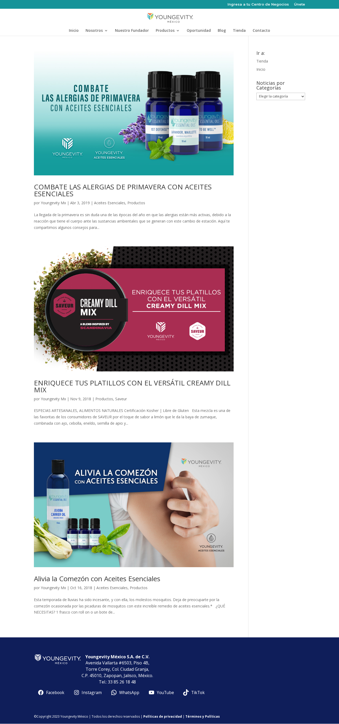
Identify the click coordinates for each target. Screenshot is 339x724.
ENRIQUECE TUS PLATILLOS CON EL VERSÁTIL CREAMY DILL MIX (132, 386)
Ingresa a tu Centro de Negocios (258, 4)
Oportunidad (199, 31)
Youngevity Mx (53, 202)
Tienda (239, 31)
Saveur (121, 398)
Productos (165, 31)
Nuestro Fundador (132, 31)
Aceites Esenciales (109, 202)
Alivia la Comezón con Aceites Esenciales (97, 578)
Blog (222, 31)
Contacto (261, 31)
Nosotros (94, 31)
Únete (299, 4)
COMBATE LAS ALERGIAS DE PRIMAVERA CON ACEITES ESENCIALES (123, 190)
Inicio (74, 31)
